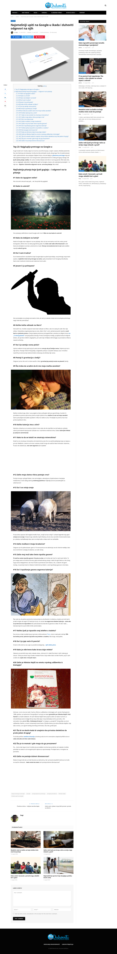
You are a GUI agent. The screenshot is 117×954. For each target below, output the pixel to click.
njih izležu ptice (51, 645)
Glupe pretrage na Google (18, 793)
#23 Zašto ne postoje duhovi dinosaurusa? (30, 141)
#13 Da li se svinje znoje (24, 119)
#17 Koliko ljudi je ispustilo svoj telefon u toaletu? (32, 128)
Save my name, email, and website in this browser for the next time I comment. (36, 913)
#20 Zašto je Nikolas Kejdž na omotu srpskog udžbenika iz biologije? (38, 134)
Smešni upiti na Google (17, 796)
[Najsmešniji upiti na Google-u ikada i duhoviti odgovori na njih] (42, 60)
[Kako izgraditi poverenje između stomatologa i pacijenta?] (92, 33)
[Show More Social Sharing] (47, 36)
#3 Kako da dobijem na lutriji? (26, 98)
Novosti (14, 12)
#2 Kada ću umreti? (23, 96)
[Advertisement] (42, 460)
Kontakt (82, 12)
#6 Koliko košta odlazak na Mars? (27, 104)
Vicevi (35, 12)
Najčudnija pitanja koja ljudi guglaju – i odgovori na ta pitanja (33, 91)
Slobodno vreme (56, 12)
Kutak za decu (70, 12)
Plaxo (48, 634)
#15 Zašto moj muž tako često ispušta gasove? (31, 123)
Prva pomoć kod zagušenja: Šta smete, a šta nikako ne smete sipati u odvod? (91, 78)
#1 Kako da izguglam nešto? (25, 93)
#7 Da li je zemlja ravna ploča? (26, 106)
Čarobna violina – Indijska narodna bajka (28, 806)
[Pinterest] (5, 101)
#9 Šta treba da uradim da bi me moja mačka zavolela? (33, 111)
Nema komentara (45, 32)
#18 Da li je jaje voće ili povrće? (26, 130)
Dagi (17, 32)
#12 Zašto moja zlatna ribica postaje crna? (30, 117)
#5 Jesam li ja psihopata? (24, 102)
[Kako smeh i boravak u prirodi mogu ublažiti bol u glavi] (26, 865)
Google (28, 793)
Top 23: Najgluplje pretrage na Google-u (26, 89)
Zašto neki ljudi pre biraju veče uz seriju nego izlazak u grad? (58, 851)
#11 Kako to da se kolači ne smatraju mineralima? (32, 115)
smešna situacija (29, 736)
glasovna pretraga (58, 155)
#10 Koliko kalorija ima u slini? (26, 113)
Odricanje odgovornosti (52, 944)
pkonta (80, 47)
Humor (13, 21)
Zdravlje (81, 39)
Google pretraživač (52, 793)
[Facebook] (5, 89)
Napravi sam (82, 72)
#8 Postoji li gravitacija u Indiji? (26, 108)
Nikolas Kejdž (62, 793)
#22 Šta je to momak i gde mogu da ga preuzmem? (33, 138)
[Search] (105, 5)
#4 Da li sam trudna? (23, 100)
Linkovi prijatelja (67, 944)
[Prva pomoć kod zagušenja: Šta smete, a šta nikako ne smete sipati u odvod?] (92, 66)
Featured (81, 106)
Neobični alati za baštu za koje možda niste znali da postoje (24, 851)
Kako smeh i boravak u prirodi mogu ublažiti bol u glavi (25, 876)
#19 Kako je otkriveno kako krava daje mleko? (31, 132)
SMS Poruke (25, 12)
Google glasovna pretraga (38, 793)
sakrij (44, 86)
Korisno (44, 12)
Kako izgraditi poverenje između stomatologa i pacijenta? (91, 44)
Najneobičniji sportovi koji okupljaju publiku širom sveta (58, 876)
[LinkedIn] (5, 97)
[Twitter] (5, 93)
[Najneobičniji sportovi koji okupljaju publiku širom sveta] (58, 865)
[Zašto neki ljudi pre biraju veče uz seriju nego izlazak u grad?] (58, 839)
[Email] (5, 105)
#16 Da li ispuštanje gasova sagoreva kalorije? (31, 126)
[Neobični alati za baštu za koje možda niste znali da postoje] (26, 839)
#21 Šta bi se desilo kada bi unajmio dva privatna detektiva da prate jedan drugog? (42, 136)
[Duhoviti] (39, 5)
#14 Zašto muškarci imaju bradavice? (28, 121)
